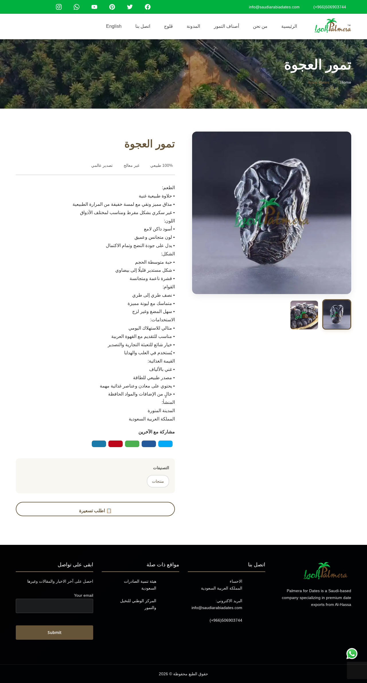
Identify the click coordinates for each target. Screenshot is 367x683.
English (114, 26)
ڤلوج (168, 26)
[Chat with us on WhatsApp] (351, 653)
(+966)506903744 (226, 620)
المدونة (193, 26)
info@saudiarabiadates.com (217, 607)
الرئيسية (289, 26)
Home (345, 82)
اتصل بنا (142, 26)
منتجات (158, 481)
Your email (83, 595)
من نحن (260, 26)
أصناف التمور (226, 26)
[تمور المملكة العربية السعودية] (332, 25)
